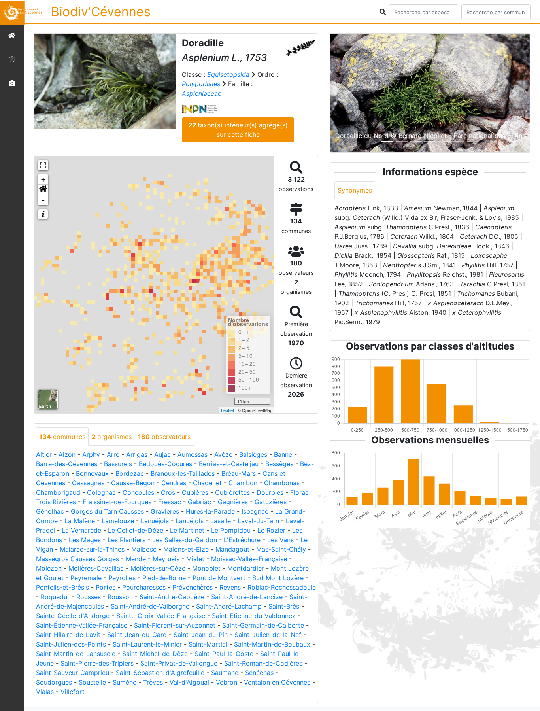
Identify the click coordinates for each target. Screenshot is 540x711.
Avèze (223, 454)
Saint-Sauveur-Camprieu (72, 673)
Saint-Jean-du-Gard (137, 635)
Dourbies (270, 492)
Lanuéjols (155, 521)
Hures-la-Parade (210, 511)
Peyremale (86, 578)
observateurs (164, 437)
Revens (230, 587)
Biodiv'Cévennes (101, 11)
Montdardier (245, 568)
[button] (43, 190)
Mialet (195, 559)
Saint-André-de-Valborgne (150, 606)
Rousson (120, 597)
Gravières (165, 511)
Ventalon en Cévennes (277, 682)
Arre (113, 454)
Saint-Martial (208, 644)
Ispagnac (255, 511)
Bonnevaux (92, 473)
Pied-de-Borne (164, 578)
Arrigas (136, 454)
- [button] (43, 200)
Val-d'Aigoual (189, 682)
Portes (105, 587)
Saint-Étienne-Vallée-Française (81, 625)
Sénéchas (259, 673)
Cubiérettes (232, 492)
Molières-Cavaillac (96, 568)
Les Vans (280, 540)
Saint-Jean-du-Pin (201, 635)
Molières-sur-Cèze (157, 568)
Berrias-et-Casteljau (229, 464)
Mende (136, 559)
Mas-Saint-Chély (281, 549)
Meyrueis (166, 559)
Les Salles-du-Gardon (184, 540)
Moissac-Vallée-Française (249, 559)
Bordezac (129, 473)
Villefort (72, 692)
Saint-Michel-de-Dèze (155, 654)
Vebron (226, 682)
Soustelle (92, 682)
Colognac (101, 492)
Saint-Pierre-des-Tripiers (97, 663)
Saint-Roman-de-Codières (263, 663)
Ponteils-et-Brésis (62, 587)
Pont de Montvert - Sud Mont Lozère (248, 578)
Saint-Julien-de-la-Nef (267, 635)
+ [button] (43, 179)
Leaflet (227, 410)
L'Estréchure (242, 540)
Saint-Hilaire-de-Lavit (68, 635)
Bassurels (118, 464)
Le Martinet (187, 530)
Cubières (195, 492)
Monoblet (206, 568)
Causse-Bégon (133, 483)
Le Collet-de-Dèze (135, 530)
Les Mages (85, 540)
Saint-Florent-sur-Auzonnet (174, 625)
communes (62, 437)
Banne (283, 454)
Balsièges (253, 454)
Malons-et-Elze (186, 549)
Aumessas (192, 454)
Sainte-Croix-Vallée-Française (160, 616)
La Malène (79, 521)
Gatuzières (271, 502)
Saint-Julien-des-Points (71, 644)
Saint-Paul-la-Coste (223, 654)
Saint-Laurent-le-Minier (147, 644)
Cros (168, 492)
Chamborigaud (58, 492)
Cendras (173, 483)
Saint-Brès (283, 606)
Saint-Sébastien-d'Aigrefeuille (160, 673)
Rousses (88, 597)
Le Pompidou (231, 530)
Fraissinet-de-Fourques (117, 502)
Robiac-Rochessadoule (281, 587)
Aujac (162, 454)
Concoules (138, 492)
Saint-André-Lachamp (229, 606)
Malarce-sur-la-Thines (92, 549)
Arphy (91, 454)
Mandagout (232, 549)
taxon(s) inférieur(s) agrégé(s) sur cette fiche (238, 129)
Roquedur (55, 597)
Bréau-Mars (238, 473)
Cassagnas (88, 483)
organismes (112, 437)
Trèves (153, 682)
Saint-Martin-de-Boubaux (272, 644)
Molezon (49, 568)
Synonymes (355, 190)
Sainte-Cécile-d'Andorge (73, 616)
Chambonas (282, 483)
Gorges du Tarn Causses (107, 511)
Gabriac (199, 502)
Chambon (242, 483)
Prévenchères (192, 587)
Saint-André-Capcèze (172, 597)
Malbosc (144, 549)
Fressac (169, 502)
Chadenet (207, 483)
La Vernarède (81, 530)
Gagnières (233, 502)
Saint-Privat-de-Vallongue (178, 663)
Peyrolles (122, 578)
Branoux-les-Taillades (183, 473)
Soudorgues (54, 682)
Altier (44, 454)
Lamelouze (118, 521)
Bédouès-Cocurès (165, 464)
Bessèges (279, 464)
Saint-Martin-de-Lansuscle (75, 654)
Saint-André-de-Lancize (247, 597)
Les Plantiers (126, 540)
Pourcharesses (144, 587)
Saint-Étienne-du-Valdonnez (254, 616)
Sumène (124, 682)
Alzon (67, 454)
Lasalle (220, 521)
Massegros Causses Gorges (77, 559)
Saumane (224, 673)
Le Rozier (271, 530)
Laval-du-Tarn (258, 521)
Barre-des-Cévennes (66, 464)
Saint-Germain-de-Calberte (263, 625)
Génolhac (50, 511)
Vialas (45, 692)
